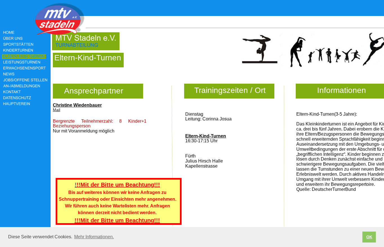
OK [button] (369, 237)
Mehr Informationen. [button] (94, 236)
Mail (56, 110)
